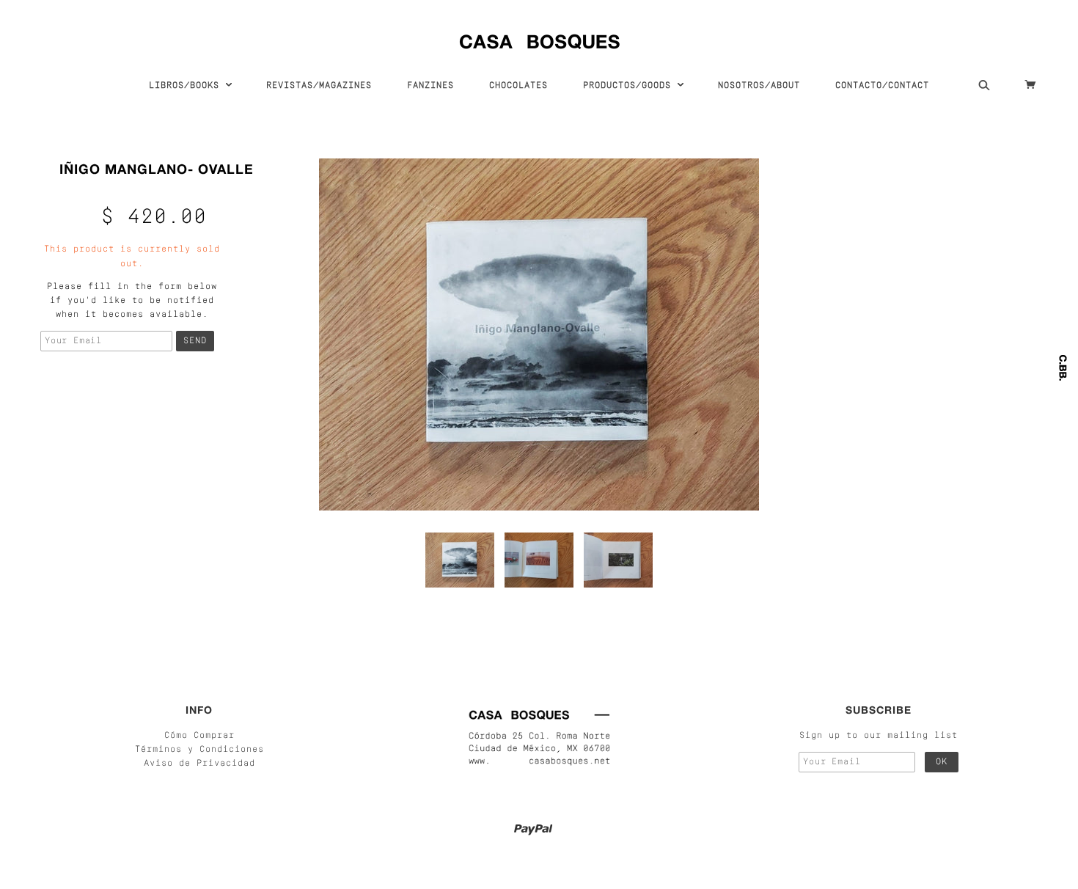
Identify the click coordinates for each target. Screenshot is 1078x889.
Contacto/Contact (882, 85)
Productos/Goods (630, 85)
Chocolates (518, 85)
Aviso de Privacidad (199, 763)
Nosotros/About (759, 85)
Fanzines (430, 85)
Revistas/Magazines (319, 85)
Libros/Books (187, 85)
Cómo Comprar (199, 735)
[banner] (539, 38)
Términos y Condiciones (199, 749)
